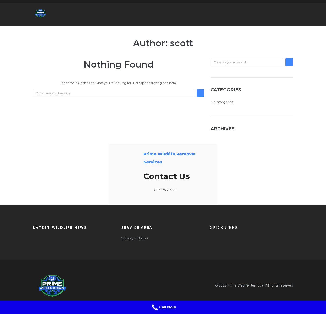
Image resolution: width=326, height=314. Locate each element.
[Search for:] (113, 93)
